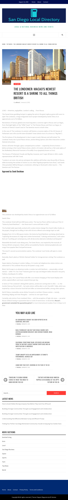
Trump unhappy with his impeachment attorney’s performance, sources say (32, 356)
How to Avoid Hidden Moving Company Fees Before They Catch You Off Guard (26, 404)
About (39, 2)
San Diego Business (8, 449)
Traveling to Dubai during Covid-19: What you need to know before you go (18, 379)
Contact (45, 2)
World (4, 470)
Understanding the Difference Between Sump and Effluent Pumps (23, 419)
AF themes (53, 497)
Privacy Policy (24, 490)
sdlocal (17, 102)
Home (33, 2)
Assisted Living (6, 437)
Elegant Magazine (42, 497)
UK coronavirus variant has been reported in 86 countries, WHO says (31, 321)
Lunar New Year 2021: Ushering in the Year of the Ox (33, 365)
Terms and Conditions (36, 490)
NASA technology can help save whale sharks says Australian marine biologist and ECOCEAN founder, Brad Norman (34, 332)
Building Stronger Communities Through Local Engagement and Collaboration (27, 409)
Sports (4, 458)
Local (3, 445)
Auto (3, 441)
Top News (17, 84)
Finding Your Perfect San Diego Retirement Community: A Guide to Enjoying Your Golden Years (31, 424)
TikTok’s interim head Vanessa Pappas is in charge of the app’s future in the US (47, 379)
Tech (3, 462)
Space (4, 454)
